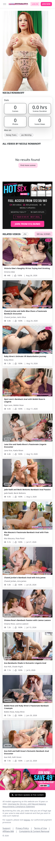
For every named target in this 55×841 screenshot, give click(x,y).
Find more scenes (28, 165)
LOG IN (35, 4)
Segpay (27, 820)
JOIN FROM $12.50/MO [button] (27, 223)
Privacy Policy (24, 828)
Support (8, 828)
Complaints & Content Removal (34, 831)
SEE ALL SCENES (43, 234)
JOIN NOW (46, 4)
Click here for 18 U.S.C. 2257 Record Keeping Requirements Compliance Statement (24, 805)
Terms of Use (42, 828)
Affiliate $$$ (10, 831)
